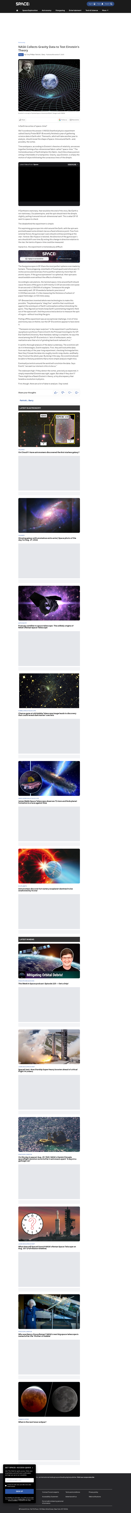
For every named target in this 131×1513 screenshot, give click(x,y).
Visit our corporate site (85, 1477)
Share (23, 120)
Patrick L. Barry (40, 54)
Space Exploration (30, 10)
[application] (49, 184)
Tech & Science (92, 10)
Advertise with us (71, 1496)
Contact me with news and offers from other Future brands (19, 1485)
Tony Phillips (31, 54)
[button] (108, 4)
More (104, 10)
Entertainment (75, 10)
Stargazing (60, 10)
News (21, 55)
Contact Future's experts (50, 1492)
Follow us (64, 120)
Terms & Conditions (13, 1500)
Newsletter (75, 120)
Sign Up (19, 1491)
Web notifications (95, 1496)
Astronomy (46, 10)
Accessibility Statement (50, 1496)
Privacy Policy (21, 1499)
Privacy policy (93, 1492)
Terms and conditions (73, 1492)
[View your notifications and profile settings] (102, 4)
